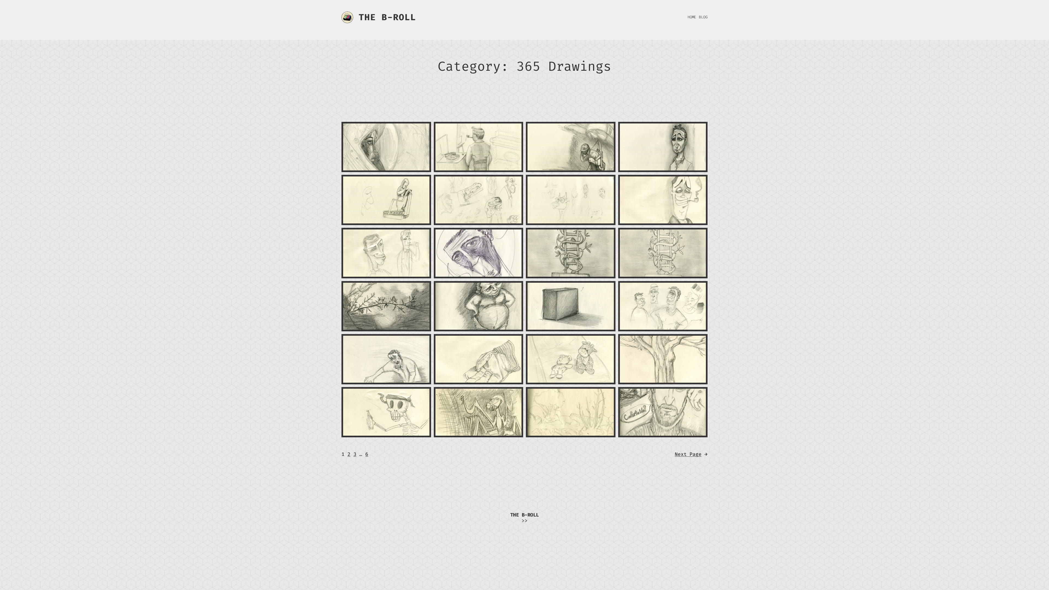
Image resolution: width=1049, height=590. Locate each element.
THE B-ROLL (387, 17)
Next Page (691, 454)
